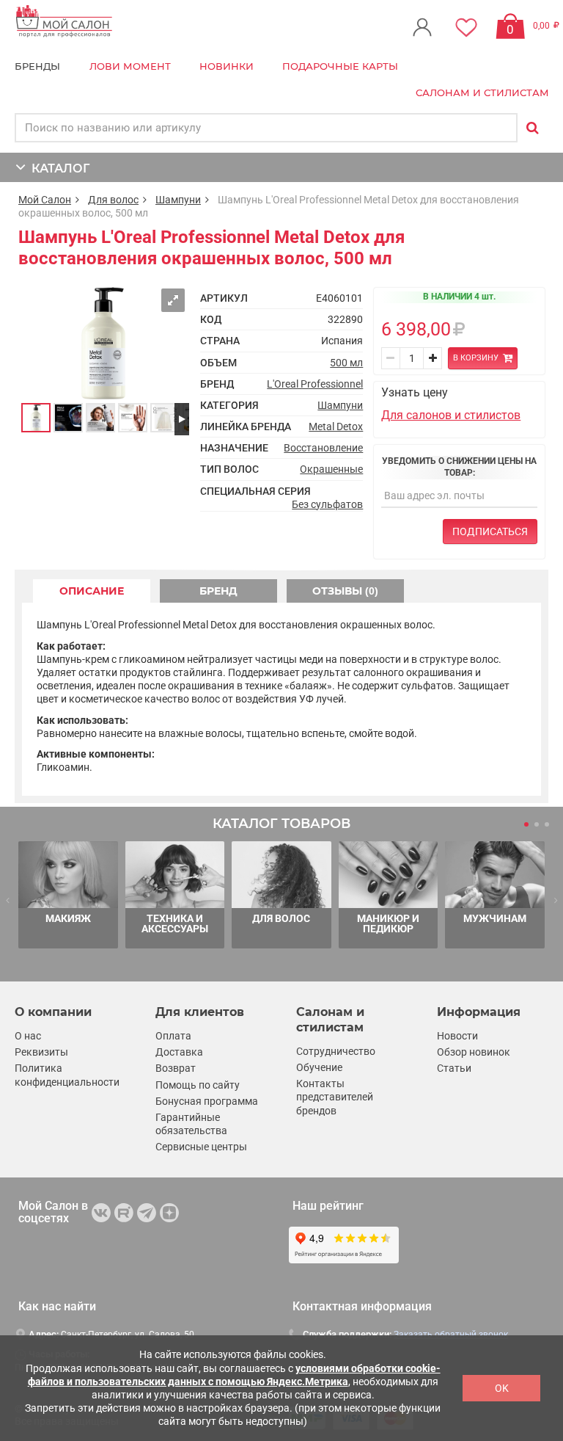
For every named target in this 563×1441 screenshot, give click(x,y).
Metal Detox (336, 426)
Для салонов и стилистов (450, 415)
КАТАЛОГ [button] (57, 168)
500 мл (346, 363)
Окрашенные (331, 469)
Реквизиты (41, 1052)
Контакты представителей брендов (334, 1097)
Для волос (113, 200)
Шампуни (178, 200)
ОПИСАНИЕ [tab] (91, 591)
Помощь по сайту (197, 1085)
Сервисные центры (201, 1147)
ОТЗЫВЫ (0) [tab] (345, 591)
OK (502, 1388)
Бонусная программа (206, 1101)
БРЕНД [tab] (218, 591)
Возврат (175, 1068)
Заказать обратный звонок (451, 1334)
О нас (28, 1036)
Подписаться (490, 531)
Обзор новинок (473, 1052)
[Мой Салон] (64, 21)
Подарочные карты (340, 66)
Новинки (226, 66)
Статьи (454, 1068)
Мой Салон (44, 200)
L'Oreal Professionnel (315, 384)
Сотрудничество (335, 1051)
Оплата (173, 1036)
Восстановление (323, 448)
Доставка (179, 1052)
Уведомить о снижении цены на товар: (459, 467)
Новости (457, 1036)
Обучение (319, 1067)
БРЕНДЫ (37, 66)
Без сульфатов (327, 504)
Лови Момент (130, 66)
